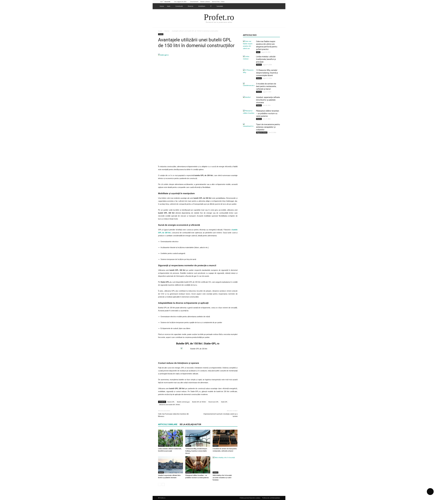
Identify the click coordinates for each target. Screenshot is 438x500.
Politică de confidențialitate (271, 498)
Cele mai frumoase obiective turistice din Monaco (173, 415)
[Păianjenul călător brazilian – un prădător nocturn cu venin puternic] (197, 464)
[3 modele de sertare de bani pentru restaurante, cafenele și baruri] (225, 438)
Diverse (190, 6)
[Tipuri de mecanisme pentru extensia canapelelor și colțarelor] (248, 129)
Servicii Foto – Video (218, 1)
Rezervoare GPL (214, 402)
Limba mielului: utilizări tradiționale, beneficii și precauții (266, 59)
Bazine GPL (171, 402)
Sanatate (220, 6)
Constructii (179, 6)
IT (210, 6)
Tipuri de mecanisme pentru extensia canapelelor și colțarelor (268, 127)
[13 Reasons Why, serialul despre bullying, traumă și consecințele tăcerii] (197, 438)
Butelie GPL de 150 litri (199, 402)
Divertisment (194, 1)
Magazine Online (262, 132)
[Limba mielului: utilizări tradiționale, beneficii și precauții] (170, 438)
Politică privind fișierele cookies (250, 498)
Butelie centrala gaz (183, 402)
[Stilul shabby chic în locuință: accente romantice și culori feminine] (225, 464)
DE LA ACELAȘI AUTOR (190, 424)
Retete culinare (205, 1)
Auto (168, 6)
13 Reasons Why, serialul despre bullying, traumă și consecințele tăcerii (196, 451)
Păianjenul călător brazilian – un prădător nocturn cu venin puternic (267, 113)
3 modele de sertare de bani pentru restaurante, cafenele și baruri (266, 86)
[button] (277, 6)
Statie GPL (224, 402)
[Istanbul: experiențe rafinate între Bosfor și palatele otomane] (170, 464)
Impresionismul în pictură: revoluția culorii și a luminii (220, 415)
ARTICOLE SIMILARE (167, 424)
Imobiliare (201, 6)
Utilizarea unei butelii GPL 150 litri (169, 404)
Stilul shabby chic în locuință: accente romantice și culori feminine (222, 477)
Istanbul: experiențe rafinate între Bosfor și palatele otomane (268, 100)
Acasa (162, 6)
